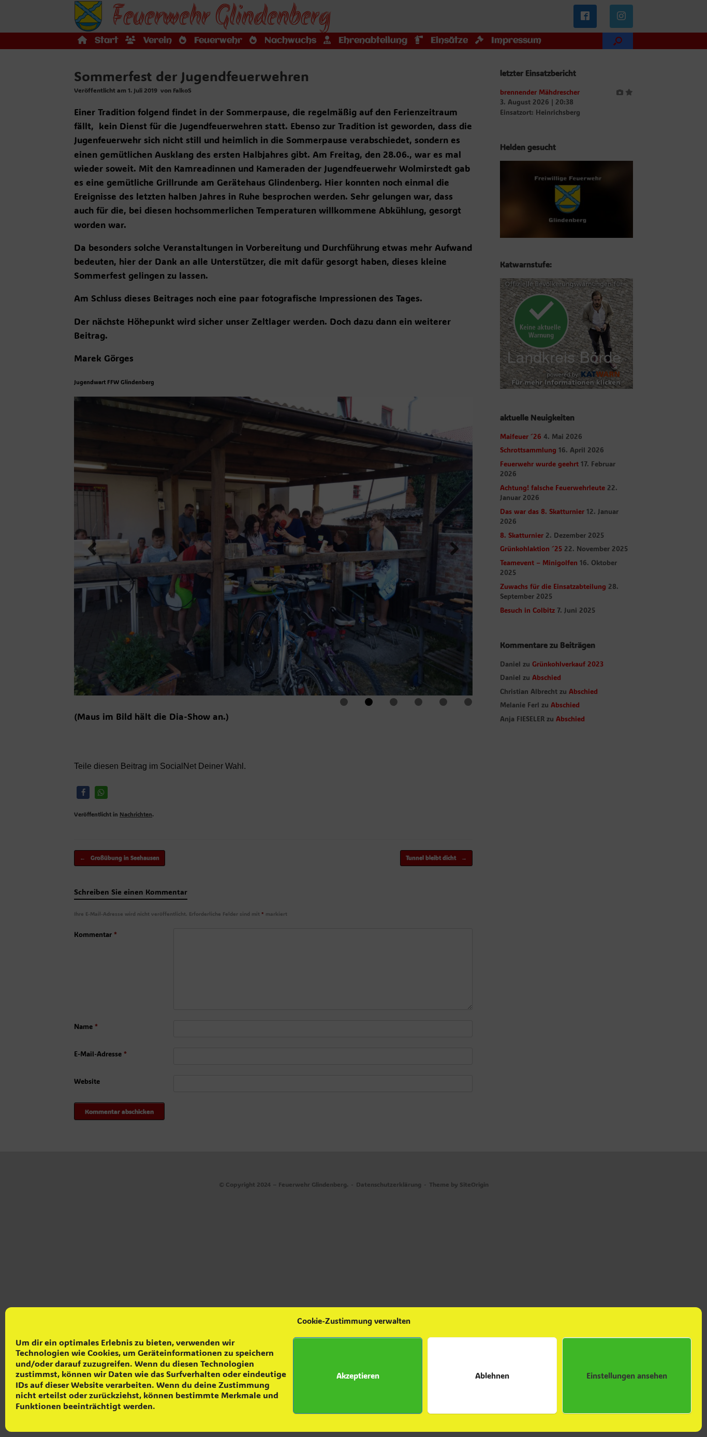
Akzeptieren (357, 1375)
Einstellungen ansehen (626, 1375)
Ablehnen (492, 1375)
